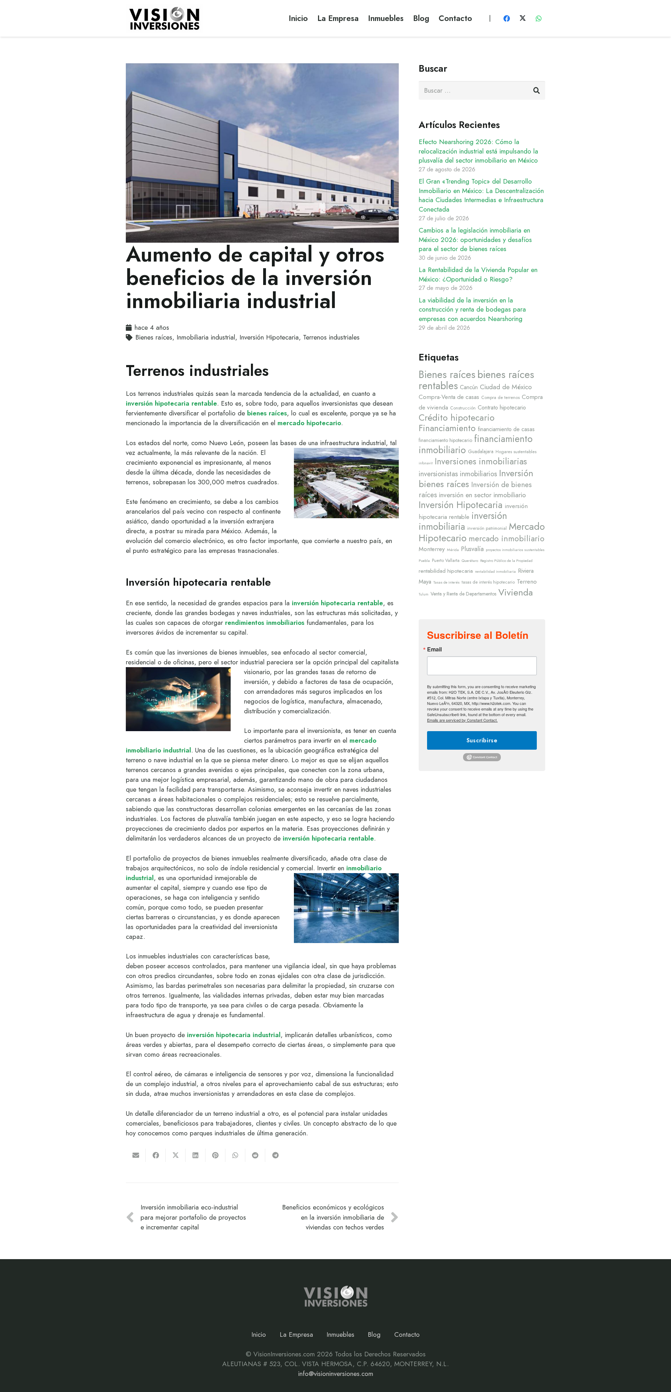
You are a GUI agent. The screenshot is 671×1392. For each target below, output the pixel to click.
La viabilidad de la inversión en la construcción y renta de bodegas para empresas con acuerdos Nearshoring (472, 309)
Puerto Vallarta (446, 560)
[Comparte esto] (156, 1155)
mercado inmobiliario (506, 538)
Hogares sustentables (516, 452)
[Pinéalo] (215, 1155)
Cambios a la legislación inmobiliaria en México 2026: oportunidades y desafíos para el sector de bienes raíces (475, 240)
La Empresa (296, 1334)
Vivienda (515, 592)
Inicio (258, 1334)
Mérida (453, 549)
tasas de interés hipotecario (488, 582)
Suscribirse (482, 740)
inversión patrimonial (487, 528)
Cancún (469, 387)
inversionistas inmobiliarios (458, 474)
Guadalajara (480, 451)
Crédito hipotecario (457, 417)
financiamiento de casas (506, 429)
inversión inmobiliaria (463, 521)
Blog (374, 1334)
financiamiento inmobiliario (476, 444)
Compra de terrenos (500, 397)
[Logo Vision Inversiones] (164, 18)
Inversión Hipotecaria (461, 505)
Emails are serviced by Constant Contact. (462, 720)
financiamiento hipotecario (445, 440)
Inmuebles (340, 1334)
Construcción (463, 408)
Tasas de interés (446, 582)
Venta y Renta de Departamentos (463, 593)
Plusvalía (472, 549)
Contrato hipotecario (502, 407)
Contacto (407, 1334)
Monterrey (432, 549)
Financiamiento (447, 428)
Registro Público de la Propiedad (506, 560)
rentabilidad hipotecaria (446, 571)
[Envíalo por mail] (136, 1155)
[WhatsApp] (538, 18)
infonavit (426, 463)
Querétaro (470, 560)
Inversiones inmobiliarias (481, 461)
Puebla (424, 560)
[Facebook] (506, 18)
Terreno (527, 581)
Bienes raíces (447, 374)
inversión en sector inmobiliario (482, 495)
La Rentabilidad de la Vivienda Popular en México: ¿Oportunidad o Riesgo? (478, 274)
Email (434, 649)
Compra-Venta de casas (449, 397)
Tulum (423, 594)
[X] (522, 18)
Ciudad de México (506, 387)
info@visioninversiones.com (335, 1373)
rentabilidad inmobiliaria (495, 571)
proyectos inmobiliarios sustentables (515, 549)
